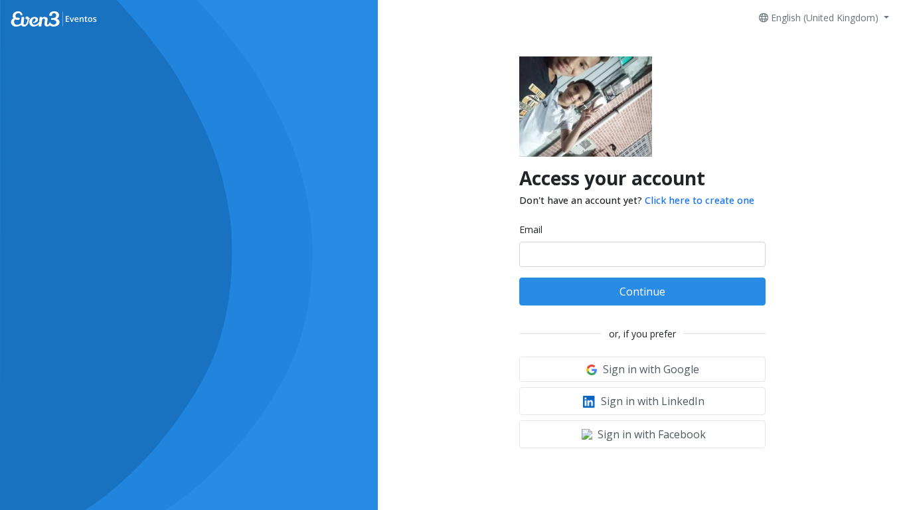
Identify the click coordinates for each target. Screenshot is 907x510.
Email (530, 229)
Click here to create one (699, 200)
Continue (642, 291)
